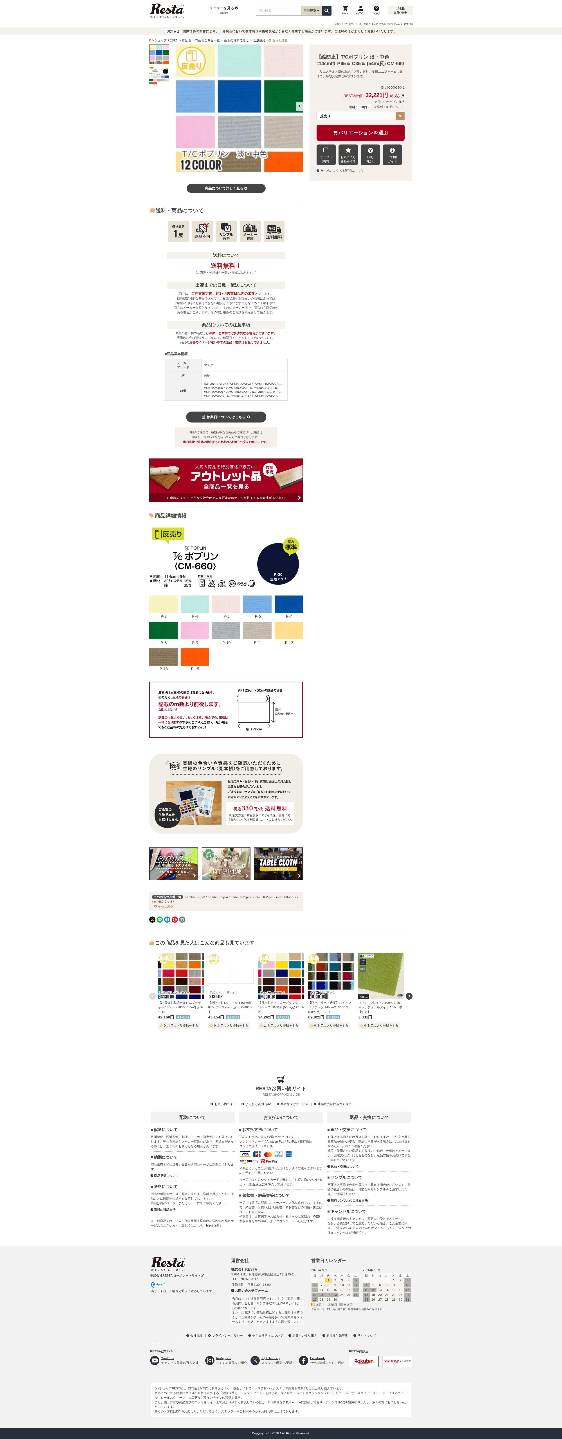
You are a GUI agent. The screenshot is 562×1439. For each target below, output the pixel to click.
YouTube (167, 1358)
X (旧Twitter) (270, 1358)
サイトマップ (366, 1335)
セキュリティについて (267, 1335)
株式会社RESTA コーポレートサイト (175, 1275)
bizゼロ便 (212, 1225)
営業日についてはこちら (226, 417)
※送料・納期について (389, 107)
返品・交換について (344, 1166)
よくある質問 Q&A (258, 1104)
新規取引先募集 (337, 1335)
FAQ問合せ (370, 159)
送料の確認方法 (165, 1209)
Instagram (223, 1358)
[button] (224, 10)
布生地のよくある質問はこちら (341, 170)
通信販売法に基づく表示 (334, 1104)
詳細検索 (310, 10)
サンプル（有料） (326, 159)
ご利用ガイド (392, 159)
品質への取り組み (304, 1335)
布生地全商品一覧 (207, 40)
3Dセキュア (257, 1184)
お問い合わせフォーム (251, 1290)
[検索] (326, 11)
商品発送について (166, 1175)
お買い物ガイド (225, 1104)
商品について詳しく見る (224, 188)
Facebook (317, 1358)
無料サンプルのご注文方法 (349, 1200)
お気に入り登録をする (348, 159)
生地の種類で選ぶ (236, 40)
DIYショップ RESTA (163, 40)
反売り (325, 116)
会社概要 (196, 1335)
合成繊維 (259, 40)
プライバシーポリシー (227, 1335)
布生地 (186, 40)
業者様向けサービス (294, 1104)
